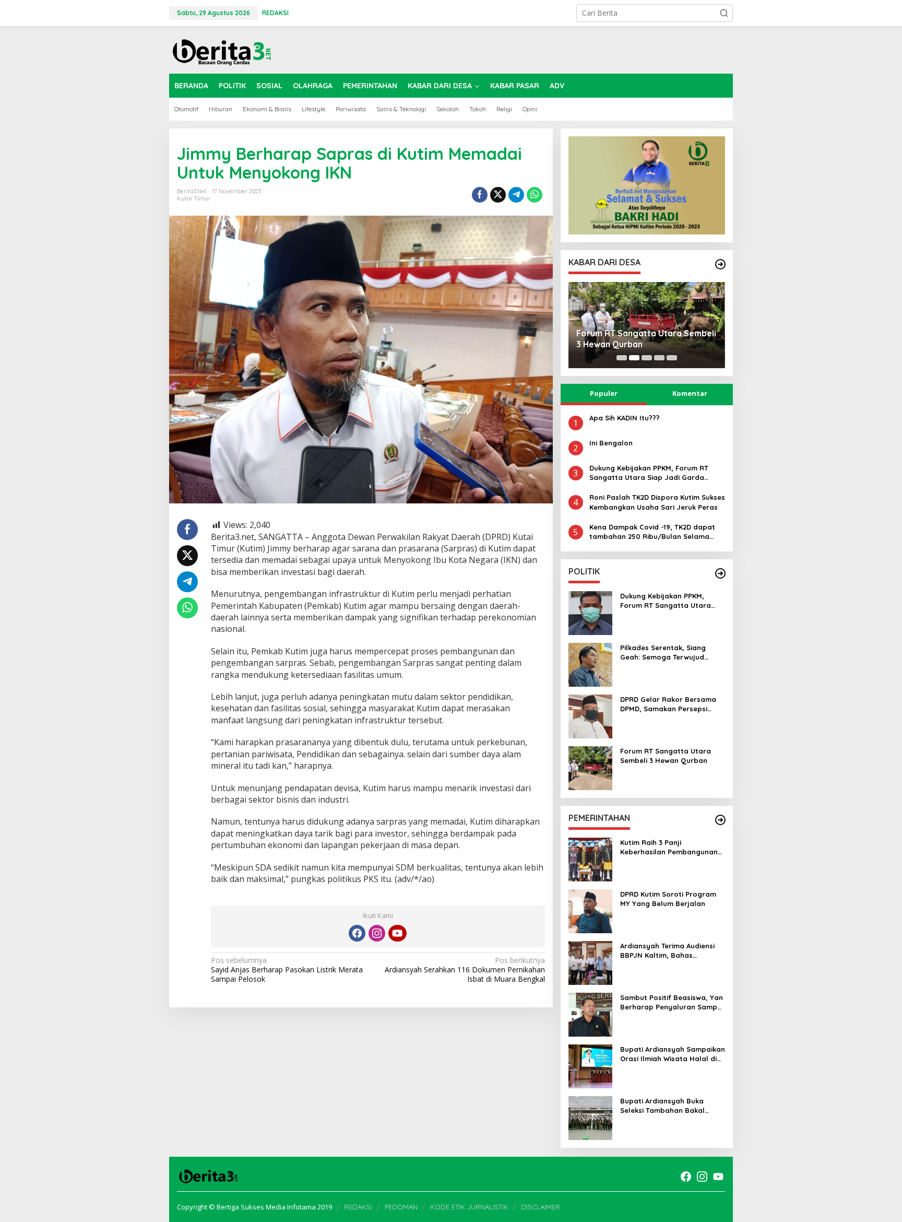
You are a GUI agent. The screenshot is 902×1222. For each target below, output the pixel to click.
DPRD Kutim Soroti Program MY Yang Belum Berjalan (668, 899)
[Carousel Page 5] (672, 357)
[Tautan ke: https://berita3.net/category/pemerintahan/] (720, 820)
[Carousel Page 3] (647, 357)
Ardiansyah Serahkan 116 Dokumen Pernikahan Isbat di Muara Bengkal (464, 970)
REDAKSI (358, 1207)
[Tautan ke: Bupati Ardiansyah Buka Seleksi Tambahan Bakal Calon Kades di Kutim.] (590, 1117)
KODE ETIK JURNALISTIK (469, 1207)
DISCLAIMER (540, 1207)
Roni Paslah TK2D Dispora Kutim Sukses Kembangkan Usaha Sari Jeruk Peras (657, 502)
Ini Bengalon (611, 443)
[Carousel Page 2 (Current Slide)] (634, 357)
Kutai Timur (194, 198)
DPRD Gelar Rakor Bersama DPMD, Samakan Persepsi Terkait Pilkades (668, 704)
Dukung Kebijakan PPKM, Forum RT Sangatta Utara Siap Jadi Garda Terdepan (648, 473)
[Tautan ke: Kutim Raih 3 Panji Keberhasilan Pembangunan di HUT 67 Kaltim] (590, 859)
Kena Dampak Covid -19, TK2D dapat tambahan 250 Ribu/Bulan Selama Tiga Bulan (652, 532)
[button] (724, 13)
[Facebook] (357, 933)
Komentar (689, 393)
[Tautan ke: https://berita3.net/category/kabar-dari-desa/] (720, 264)
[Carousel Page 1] (621, 357)
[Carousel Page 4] (659, 357)
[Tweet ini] (498, 195)
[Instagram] (377, 933)
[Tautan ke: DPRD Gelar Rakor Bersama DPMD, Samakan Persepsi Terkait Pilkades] (590, 716)
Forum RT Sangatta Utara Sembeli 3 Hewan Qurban (646, 338)
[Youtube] (397, 933)
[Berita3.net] (221, 50)
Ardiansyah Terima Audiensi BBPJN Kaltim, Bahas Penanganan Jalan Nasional (669, 951)
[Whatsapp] (534, 195)
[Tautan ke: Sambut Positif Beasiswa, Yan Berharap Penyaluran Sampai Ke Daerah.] (590, 1014)
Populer (604, 393)
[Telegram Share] (516, 195)
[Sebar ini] (480, 195)
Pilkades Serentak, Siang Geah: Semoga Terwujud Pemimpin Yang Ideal (663, 652)
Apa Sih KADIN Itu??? (624, 418)
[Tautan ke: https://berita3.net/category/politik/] (720, 573)
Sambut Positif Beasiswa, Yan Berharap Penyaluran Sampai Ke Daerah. (671, 1002)
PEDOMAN (401, 1207)
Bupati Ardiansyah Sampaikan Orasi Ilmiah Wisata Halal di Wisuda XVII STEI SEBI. (672, 1054)
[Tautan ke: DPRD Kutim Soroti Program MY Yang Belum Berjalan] (590, 910)
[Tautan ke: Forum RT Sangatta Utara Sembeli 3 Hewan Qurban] (590, 767)
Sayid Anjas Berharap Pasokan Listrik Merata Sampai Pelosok (287, 970)
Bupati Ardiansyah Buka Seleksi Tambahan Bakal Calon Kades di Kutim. (662, 1106)
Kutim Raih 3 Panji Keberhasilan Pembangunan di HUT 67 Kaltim (669, 847)
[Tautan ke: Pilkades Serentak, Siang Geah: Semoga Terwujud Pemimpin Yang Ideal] (590, 664)
